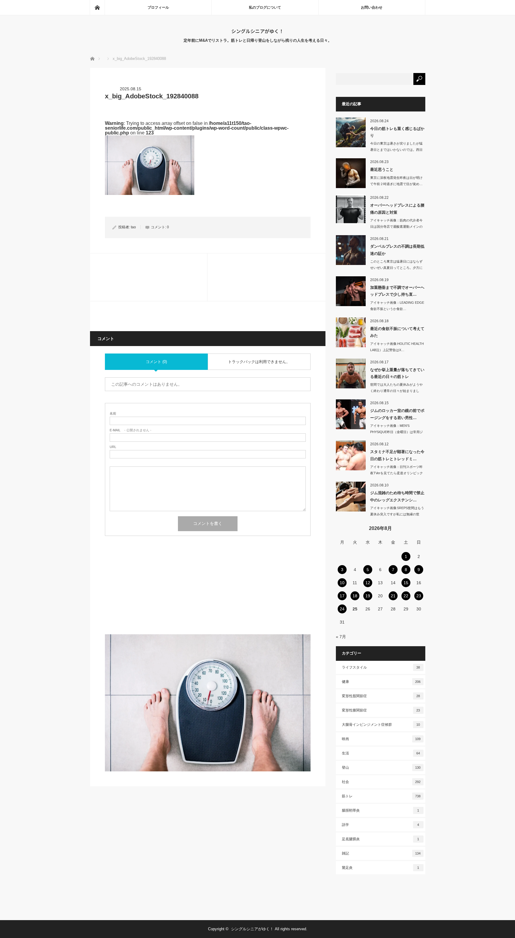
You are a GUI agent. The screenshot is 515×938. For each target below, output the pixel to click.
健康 (381, 682)
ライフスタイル (381, 667)
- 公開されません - (130, 430)
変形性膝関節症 (381, 710)
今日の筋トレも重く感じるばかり (397, 132)
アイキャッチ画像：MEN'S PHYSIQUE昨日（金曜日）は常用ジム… (396, 432)
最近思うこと (381, 169)
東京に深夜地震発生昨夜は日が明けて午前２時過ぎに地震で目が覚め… (396, 181)
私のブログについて (265, 7)
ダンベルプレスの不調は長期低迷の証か (397, 249)
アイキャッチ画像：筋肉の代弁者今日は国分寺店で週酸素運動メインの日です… (396, 226)
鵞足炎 (380, 868)
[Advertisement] (208, 592)
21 (393, 595)
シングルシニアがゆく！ (257, 31)
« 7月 (341, 636)
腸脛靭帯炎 (380, 810)
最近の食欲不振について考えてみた (397, 332)
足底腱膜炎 (380, 839)
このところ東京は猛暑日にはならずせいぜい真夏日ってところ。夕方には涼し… (396, 268)
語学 (380, 825)
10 (342, 582)
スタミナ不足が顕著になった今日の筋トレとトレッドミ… (397, 455)
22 (406, 595)
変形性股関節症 (381, 696)
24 (342, 609)
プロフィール (158, 7)
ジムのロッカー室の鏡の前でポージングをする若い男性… (397, 414)
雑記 (381, 853)
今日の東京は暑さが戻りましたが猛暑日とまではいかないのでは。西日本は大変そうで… (396, 150)
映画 (381, 739)
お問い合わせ (371, 7)
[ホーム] (97, 7)
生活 (381, 753)
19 (367, 595)
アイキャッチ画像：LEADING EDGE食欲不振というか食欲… (397, 306)
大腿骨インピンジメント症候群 (381, 725)
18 (355, 595)
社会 (381, 782)
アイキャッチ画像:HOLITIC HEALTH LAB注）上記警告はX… (397, 347)
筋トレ (381, 796)
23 (418, 595)
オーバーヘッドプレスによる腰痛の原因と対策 (397, 208)
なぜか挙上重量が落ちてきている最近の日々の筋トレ (397, 373)
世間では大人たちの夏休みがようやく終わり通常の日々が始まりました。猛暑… (396, 391)
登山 (381, 767)
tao (133, 227)
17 (342, 595)
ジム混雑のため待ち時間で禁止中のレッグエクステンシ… (397, 496)
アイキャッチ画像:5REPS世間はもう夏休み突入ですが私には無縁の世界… (397, 514)
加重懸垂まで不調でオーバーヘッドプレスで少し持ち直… (397, 291)
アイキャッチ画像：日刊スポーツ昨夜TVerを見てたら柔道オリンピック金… (396, 473)
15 (406, 582)
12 (367, 582)
